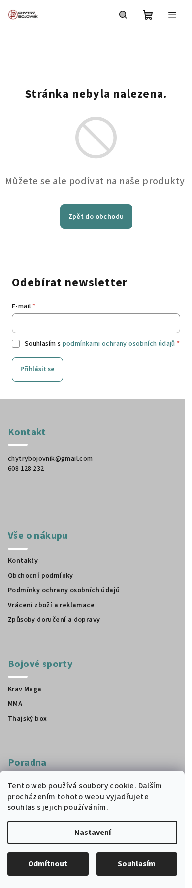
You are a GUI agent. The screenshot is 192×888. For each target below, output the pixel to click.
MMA (15, 703)
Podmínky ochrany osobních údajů (64, 590)
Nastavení (92, 832)
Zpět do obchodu (96, 217)
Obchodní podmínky (40, 575)
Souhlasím (137, 864)
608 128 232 (26, 468)
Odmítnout (47, 864)
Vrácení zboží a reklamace (51, 605)
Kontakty (23, 560)
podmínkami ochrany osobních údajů (119, 344)
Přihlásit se (37, 369)
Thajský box (27, 718)
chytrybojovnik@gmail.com (50, 459)
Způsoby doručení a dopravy (54, 619)
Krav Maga (25, 689)
